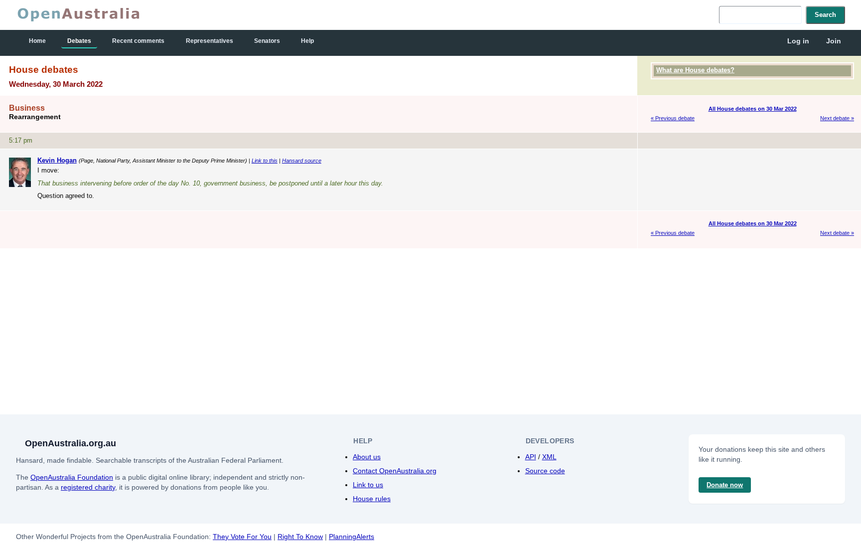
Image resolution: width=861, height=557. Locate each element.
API (530, 457)
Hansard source (301, 161)
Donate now (725, 485)
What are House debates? (695, 70)
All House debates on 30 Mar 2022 (753, 109)
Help (307, 40)
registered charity (88, 487)
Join (833, 41)
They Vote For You (242, 537)
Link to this (265, 161)
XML (549, 457)
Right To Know (300, 537)
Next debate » (837, 118)
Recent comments (138, 40)
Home (37, 40)
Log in (798, 41)
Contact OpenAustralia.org (394, 471)
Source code (545, 471)
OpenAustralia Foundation (71, 477)
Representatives (209, 40)
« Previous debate (673, 118)
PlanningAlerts (351, 537)
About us (367, 457)
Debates (79, 40)
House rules (372, 499)
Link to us (368, 485)
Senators (267, 40)
